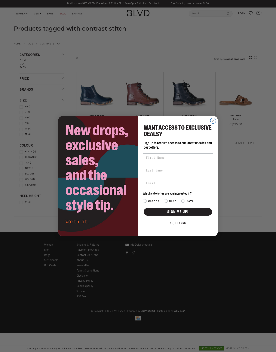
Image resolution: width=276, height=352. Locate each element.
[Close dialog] (213, 120)
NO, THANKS (178, 223)
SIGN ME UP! (178, 212)
